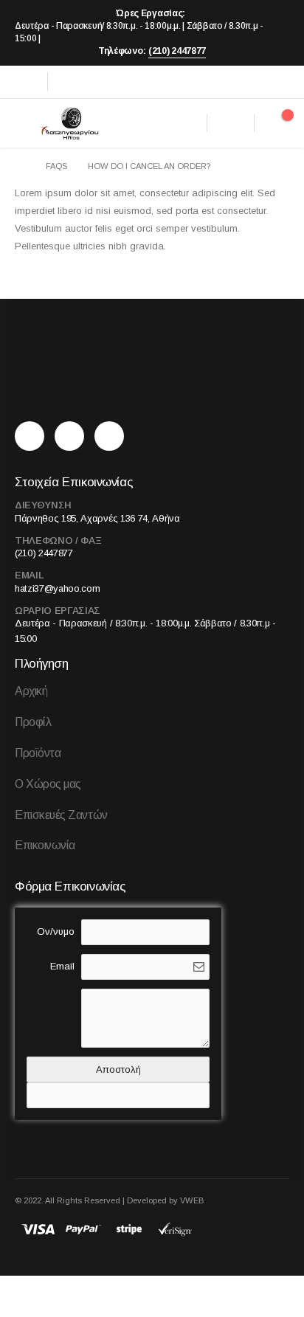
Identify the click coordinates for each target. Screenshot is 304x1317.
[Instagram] (70, 82)
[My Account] (230, 123)
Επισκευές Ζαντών (61, 815)
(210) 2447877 (177, 51)
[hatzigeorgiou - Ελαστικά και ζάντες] (68, 123)
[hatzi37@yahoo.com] (112, 436)
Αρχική (31, 691)
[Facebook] (26, 82)
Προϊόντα (38, 753)
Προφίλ (33, 722)
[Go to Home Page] (20, 166)
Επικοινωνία (45, 845)
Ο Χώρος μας (48, 784)
